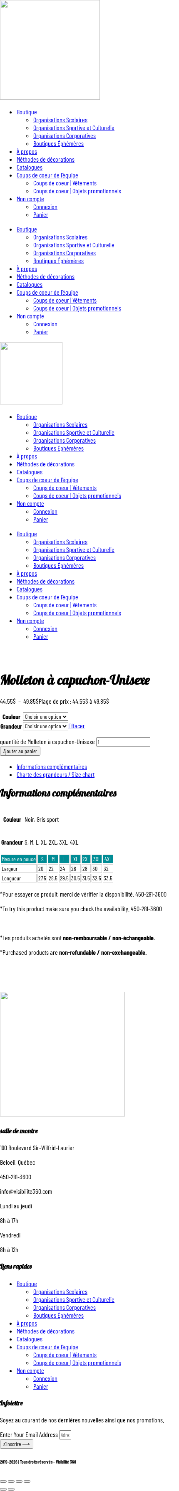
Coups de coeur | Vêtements (65, 183)
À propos (27, 151)
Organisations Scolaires (60, 119)
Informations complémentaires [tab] (52, 766)
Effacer (76, 725)
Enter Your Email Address (29, 1434)
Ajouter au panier (20, 751)
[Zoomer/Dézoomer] (3, 1481)
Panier (40, 214)
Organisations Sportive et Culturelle (73, 127)
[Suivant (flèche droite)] (11, 1489)
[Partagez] (19, 1481)
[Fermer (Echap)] (27, 1481)
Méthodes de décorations (46, 159)
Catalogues (29, 167)
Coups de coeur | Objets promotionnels (77, 191)
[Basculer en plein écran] (11, 1481)
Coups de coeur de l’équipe (47, 175)
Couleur (11, 716)
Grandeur (11, 726)
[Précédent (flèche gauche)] (3, 1489)
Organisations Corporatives (64, 135)
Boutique (27, 112)
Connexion (45, 206)
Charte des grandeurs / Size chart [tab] (55, 774)
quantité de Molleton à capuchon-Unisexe (47, 741)
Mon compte (30, 198)
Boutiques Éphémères (58, 143)
